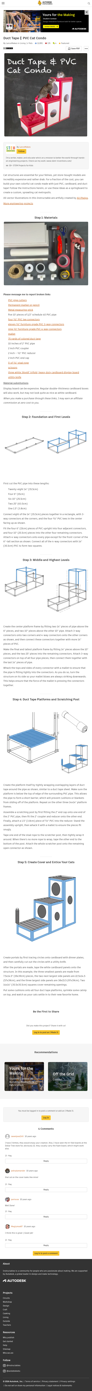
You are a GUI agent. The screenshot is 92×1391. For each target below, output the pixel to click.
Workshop (7, 1302)
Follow (21, 151)
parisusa (15, 1199)
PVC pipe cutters (17, 300)
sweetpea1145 (17, 1136)
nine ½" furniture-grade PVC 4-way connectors (35, 329)
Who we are (8, 1353)
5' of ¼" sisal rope (18, 362)
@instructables (13, 1365)
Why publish (8, 1337)
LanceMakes (11, 43)
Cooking (6, 1313)
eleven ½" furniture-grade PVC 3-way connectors (36, 324)
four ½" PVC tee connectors (24, 319)
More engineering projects (18, 203)
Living (23, 43)
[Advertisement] (46, 21)
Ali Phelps (82, 198)
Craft (5, 1309)
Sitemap (6, 1349)
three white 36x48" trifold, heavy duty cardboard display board (43, 372)
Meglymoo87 (17, 1226)
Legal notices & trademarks (59, 1385)
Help (5, 1345)
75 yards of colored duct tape (24, 338)
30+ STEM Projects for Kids (21, 165)
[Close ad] (87, 12)
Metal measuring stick (20, 310)
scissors (12, 367)
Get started (8, 1341)
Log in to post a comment (46, 1253)
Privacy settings (67, 1381)
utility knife (14, 377)
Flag (10, 1155)
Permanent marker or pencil (24, 305)
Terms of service (32, 1381)
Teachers (7, 1325)
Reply (46, 1161)
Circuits (6, 1298)
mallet (11, 334)
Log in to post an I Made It (46, 1032)
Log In (46, 1117)
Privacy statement (50, 1381)
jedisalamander (18, 1171)
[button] (3, 3)
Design (6, 1305)
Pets (30, 43)
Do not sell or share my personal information (25, 1385)
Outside (6, 1321)
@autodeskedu (13, 1371)
